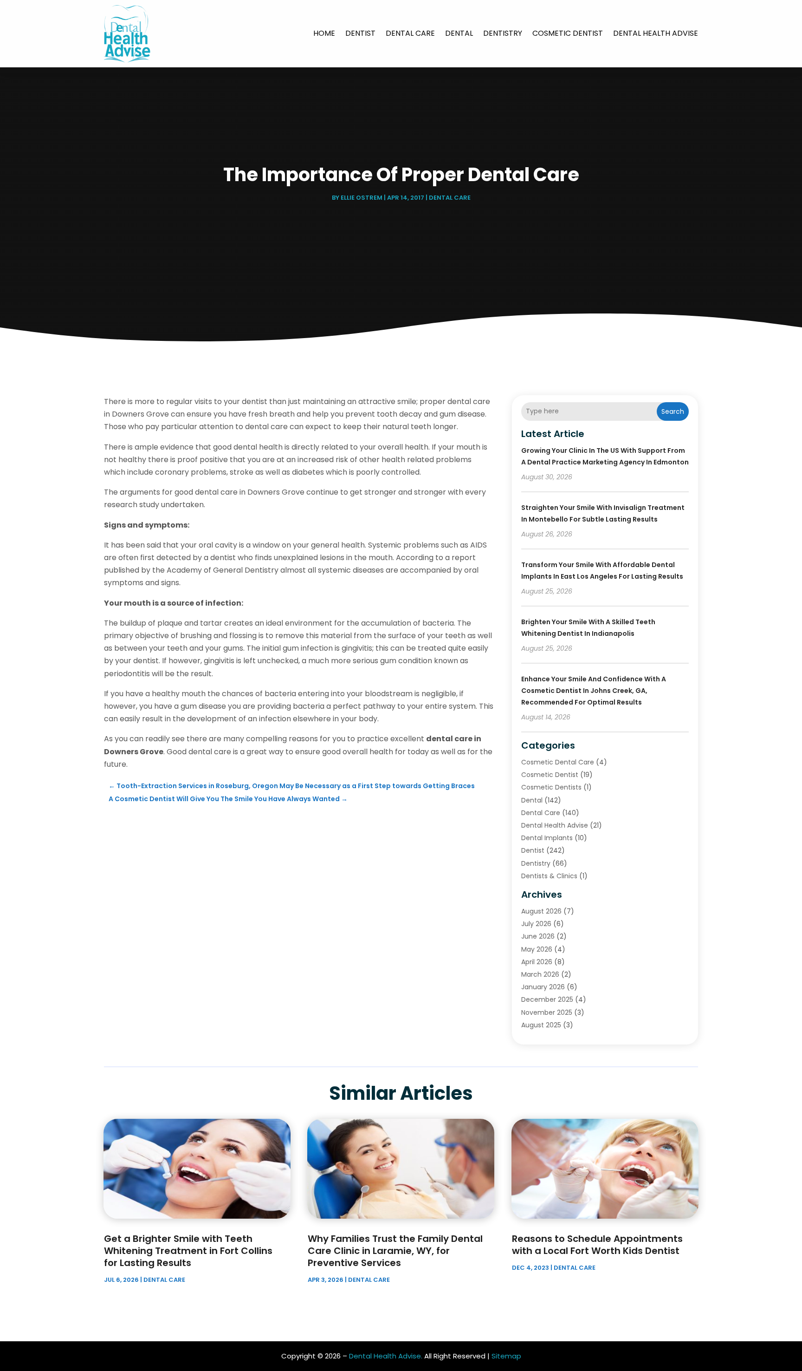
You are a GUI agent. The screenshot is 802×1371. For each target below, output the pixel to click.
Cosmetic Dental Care (557, 762)
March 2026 (540, 974)
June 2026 (538, 936)
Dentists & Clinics (549, 876)
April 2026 (536, 961)
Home (324, 33)
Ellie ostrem (361, 197)
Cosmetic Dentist (567, 33)
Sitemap (506, 1356)
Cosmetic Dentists (551, 787)
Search (672, 411)
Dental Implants (547, 837)
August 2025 (541, 1025)
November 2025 (546, 1012)
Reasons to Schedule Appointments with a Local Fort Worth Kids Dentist (597, 1244)
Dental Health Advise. (385, 1356)
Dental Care (410, 33)
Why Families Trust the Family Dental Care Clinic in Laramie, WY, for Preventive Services (395, 1250)
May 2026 (536, 949)
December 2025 (547, 999)
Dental (459, 33)
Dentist (360, 33)
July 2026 (536, 923)
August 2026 (541, 911)
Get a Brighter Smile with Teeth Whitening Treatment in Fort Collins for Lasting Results (188, 1250)
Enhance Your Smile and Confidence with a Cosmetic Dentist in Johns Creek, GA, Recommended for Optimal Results (593, 690)
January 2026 (543, 987)
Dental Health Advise (655, 33)
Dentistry (502, 33)
